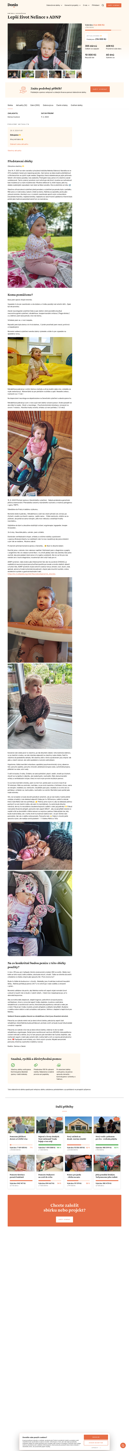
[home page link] (13, 5)
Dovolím (96, 1437)
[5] (68, 74)
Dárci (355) (35, 105)
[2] (27, 74)
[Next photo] (79, 46)
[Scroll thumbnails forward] (79, 74)
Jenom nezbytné (96, 1442)
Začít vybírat (114, 5)
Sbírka (10, 105)
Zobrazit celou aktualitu (19, 144)
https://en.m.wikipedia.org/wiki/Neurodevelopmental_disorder (31, 574)
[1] (14, 74)
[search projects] (103, 5)
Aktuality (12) (21, 105)
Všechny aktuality (14, 151)
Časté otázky (62, 105)
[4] (55, 74)
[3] (41, 74)
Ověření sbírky (77, 105)
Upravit (95, 1447)
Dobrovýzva (48, 105)
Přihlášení (95, 5)
